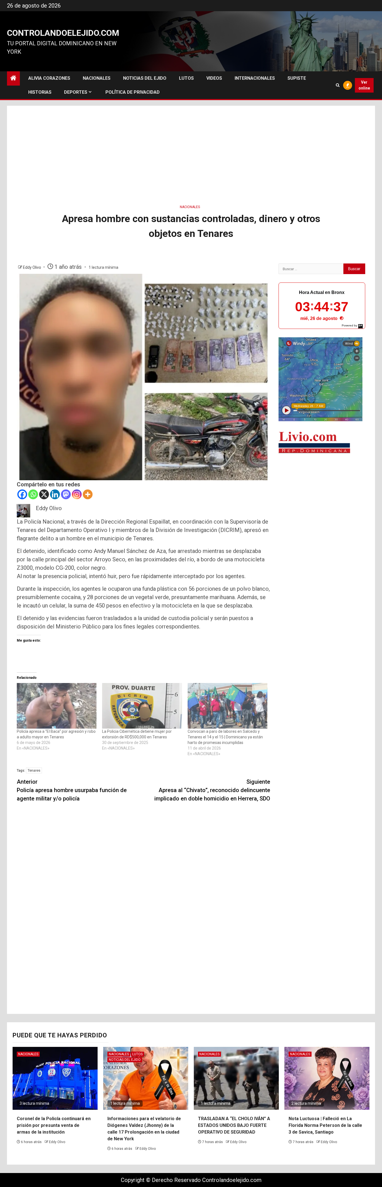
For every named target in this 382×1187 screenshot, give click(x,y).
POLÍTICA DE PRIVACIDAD (132, 92)
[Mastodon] (66, 494)
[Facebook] (22, 494)
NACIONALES (96, 78)
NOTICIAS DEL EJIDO (144, 78)
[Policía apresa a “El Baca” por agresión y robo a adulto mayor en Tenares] (56, 706)
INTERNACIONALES (255, 78)
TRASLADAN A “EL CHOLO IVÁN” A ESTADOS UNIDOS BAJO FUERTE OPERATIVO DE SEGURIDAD (234, 1125)
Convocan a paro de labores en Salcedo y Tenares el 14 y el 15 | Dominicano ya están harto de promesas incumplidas (225, 737)
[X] (44, 494)
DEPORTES (75, 92)
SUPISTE (296, 78)
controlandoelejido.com (63, 33)
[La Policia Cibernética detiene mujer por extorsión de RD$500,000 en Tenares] (142, 706)
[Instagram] (77, 494)
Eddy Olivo (32, 267)
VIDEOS (214, 78)
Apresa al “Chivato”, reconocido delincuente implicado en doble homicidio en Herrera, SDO (212, 790)
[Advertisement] (191, 153)
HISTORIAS (39, 92)
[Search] (337, 85)
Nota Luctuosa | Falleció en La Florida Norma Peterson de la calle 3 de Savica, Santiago (325, 1125)
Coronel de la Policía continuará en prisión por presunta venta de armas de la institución (54, 1125)
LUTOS (186, 78)
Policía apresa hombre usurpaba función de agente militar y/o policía (72, 790)
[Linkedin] (55, 494)
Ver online (364, 85)
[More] (88, 494)
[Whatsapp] (33, 494)
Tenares (34, 770)
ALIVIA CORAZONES (49, 78)
